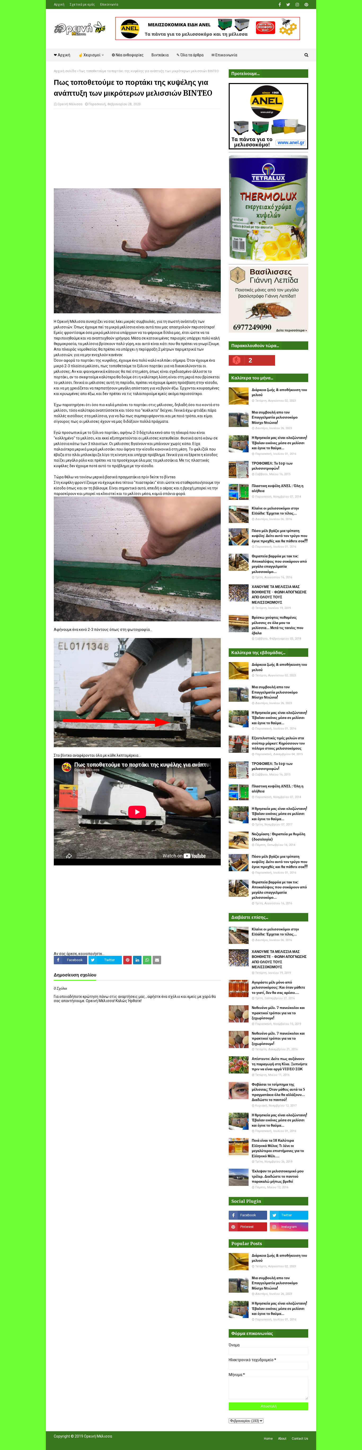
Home (268, 1438)
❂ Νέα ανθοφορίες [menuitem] (128, 55)
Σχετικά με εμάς (82, 4)
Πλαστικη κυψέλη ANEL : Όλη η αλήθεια (277, 488)
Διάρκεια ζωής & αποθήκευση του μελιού (279, 392)
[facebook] (279, 4)
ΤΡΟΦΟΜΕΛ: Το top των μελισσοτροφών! (272, 466)
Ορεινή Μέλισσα (70, 104)
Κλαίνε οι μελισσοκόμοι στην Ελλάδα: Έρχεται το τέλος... (275, 511)
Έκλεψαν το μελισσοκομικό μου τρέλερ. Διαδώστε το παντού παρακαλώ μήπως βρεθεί (278, 1176)
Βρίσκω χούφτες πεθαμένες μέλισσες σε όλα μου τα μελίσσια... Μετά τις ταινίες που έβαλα (277, 625)
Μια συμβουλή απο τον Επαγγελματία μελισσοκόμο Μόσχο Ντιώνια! (275, 417)
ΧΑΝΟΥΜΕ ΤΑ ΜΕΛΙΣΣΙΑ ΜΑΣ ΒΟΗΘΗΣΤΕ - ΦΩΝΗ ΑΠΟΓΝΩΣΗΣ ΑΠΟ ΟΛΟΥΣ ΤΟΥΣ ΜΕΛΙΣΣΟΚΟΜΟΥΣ (279, 595)
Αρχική (59, 4)
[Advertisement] (137, 151)
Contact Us (300, 1438)
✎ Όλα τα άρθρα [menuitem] (190, 55)
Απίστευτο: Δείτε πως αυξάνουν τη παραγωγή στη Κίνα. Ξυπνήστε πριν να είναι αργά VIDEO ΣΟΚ (279, 1064)
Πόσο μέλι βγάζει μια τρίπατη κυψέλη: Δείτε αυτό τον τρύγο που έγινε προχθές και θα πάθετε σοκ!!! (280, 536)
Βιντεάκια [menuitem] (160, 55)
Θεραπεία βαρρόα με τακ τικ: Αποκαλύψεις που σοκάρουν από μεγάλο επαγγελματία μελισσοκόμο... (279, 564)
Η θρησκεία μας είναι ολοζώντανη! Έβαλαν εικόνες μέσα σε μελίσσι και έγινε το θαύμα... (279, 442)
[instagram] (297, 4)
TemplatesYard (93, 1443)
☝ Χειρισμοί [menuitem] (89, 55)
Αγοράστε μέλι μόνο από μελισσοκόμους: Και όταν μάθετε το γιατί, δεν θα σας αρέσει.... (278, 987)
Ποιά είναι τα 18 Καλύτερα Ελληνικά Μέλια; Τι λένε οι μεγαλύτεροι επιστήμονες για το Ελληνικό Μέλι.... (278, 1148)
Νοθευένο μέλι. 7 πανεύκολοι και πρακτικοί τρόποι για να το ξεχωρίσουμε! (278, 1013)
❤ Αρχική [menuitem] (62, 55)
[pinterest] (305, 4)
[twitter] (288, 4)
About (282, 1438)
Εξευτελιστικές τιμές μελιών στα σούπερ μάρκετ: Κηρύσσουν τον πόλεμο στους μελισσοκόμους (278, 743)
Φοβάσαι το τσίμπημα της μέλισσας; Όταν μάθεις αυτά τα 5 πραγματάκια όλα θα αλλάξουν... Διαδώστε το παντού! (278, 1092)
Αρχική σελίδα (65, 71)
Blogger (128, 1443)
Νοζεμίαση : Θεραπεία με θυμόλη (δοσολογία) (278, 837)
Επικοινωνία (109, 4)
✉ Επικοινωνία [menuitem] (224, 55)
